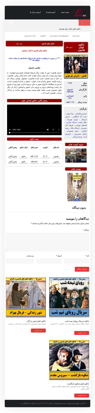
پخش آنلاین (12, 156)
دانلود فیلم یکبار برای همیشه (71, 29)
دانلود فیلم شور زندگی (36, 321)
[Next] (13, 29)
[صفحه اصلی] (84, 36)
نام (87, 256)
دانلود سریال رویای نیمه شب (77, 321)
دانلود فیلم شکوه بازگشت (78, 383)
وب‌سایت (30, 256)
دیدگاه (86, 230)
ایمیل (58, 256)
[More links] (23, 12)
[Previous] (10, 29)
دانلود (23, 156)
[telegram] (11, 22)
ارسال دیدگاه (82, 269)
